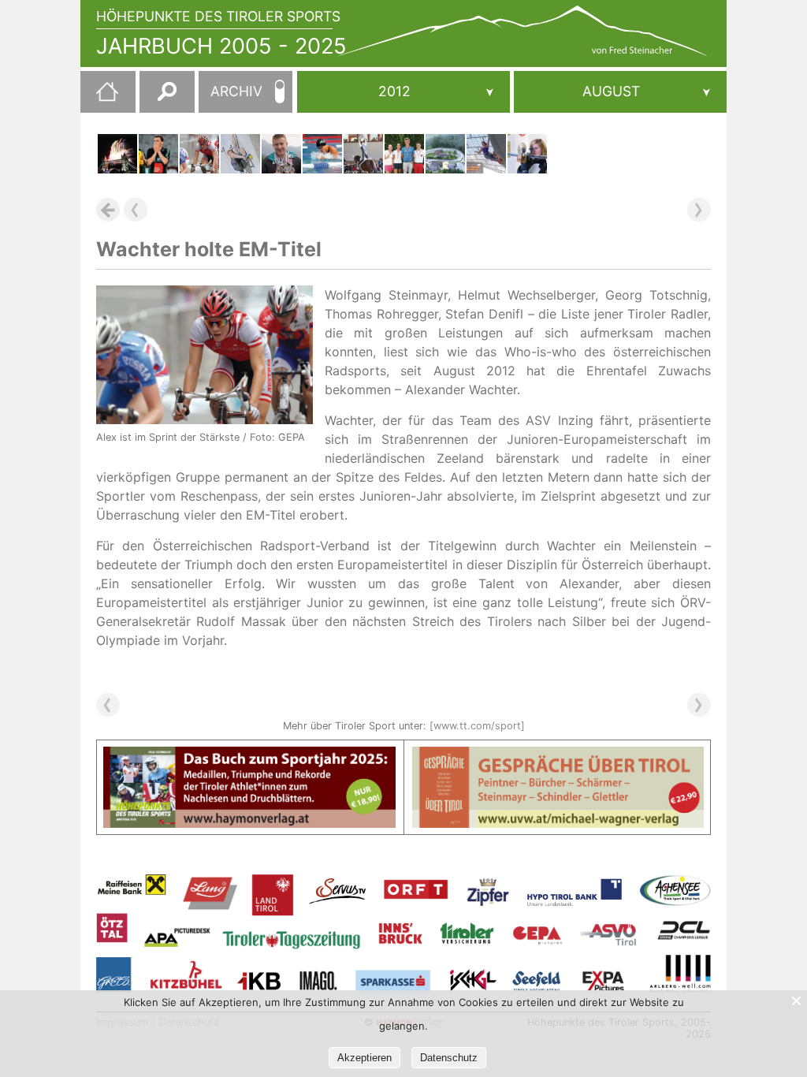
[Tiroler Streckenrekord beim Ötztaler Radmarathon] (445, 153)
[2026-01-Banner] (249, 756)
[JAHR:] (403, 92)
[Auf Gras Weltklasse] (281, 153)
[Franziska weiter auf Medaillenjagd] (527, 153)
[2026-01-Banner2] (558, 756)
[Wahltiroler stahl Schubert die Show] (240, 153)
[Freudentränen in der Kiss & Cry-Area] (363, 153)
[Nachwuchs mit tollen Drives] (404, 153)
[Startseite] (99, 98)
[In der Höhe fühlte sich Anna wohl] (486, 153)
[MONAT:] (620, 92)
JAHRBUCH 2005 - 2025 (221, 46)
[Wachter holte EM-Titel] (199, 153)
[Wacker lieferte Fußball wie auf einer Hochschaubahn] (158, 153)
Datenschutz (449, 1058)
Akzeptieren (364, 1058)
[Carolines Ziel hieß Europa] (322, 153)
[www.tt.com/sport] (477, 726)
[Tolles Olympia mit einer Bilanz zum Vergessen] (117, 153)
